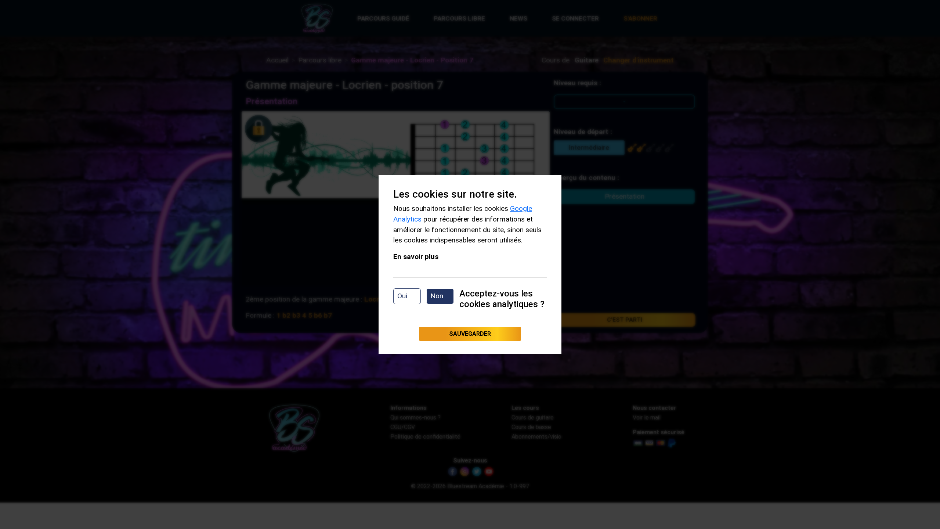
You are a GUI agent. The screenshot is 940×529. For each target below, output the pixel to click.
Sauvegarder (470, 333)
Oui (402, 296)
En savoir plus (415, 256)
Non (436, 296)
